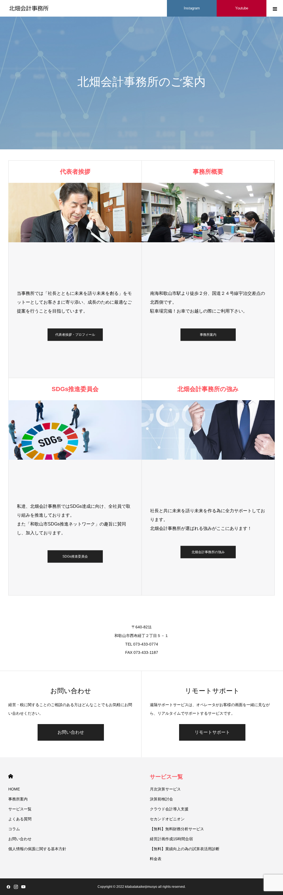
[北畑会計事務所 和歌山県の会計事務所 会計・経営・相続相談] (29, 8)
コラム (14, 829)
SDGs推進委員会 (75, 556)
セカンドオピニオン (167, 819)
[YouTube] (23, 886)
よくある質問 (20, 819)
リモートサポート (212, 732)
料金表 (155, 859)
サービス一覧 (20, 809)
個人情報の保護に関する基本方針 (37, 849)
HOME (10, 776)
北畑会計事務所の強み (208, 552)
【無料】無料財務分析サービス (177, 829)
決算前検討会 (161, 799)
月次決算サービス (165, 789)
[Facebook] (8, 886)
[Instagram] (16, 886)
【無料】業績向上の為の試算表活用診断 (184, 849)
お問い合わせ (70, 732)
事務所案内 (208, 335)
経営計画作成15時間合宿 (171, 839)
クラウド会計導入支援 (169, 809)
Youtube (241, 8)
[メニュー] (274, 8)
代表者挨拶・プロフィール (75, 335)
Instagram (192, 8)
